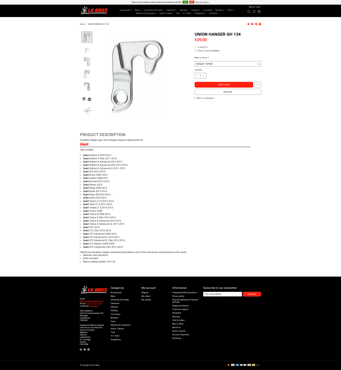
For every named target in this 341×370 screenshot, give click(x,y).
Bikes (113, 296)
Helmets (114, 307)
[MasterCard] (228, 365)
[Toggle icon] (249, 11)
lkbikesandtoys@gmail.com (92, 301)
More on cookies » (202, 2)
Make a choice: (202, 57)
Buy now (228, 91)
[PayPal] (253, 365)
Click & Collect (178, 320)
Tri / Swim (187, 13)
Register (145, 292)
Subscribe (251, 294)
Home (82, 24)
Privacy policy (178, 296)
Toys (178, 13)
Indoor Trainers (166, 13)
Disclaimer (176, 313)
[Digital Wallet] (243, 365)
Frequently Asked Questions (184, 292)
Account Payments (180, 334)
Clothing (114, 310)
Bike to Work (177, 324)
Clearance (115, 303)
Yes (185, 2)
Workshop (176, 338)
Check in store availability (209, 51)
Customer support (180, 309)
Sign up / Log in (254, 7)
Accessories (116, 292)
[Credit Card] (249, 365)
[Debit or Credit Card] (258, 365)
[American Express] (237, 365)
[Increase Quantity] (203, 75)
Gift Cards (213, 13)
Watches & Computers (120, 325)
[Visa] (233, 365)
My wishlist (146, 300)
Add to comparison (205, 98)
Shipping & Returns (180, 306)
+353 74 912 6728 (94, 303)
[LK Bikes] (94, 10)
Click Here (94, 306)
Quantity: (198, 70)
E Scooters (207, 10)
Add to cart (224, 84)
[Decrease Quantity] (197, 75)
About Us (176, 327)
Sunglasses (116, 339)
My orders (145, 296)
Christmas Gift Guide (120, 300)
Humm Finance (179, 331)
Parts (113, 321)
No (192, 2)
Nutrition (114, 318)
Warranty (176, 316)
